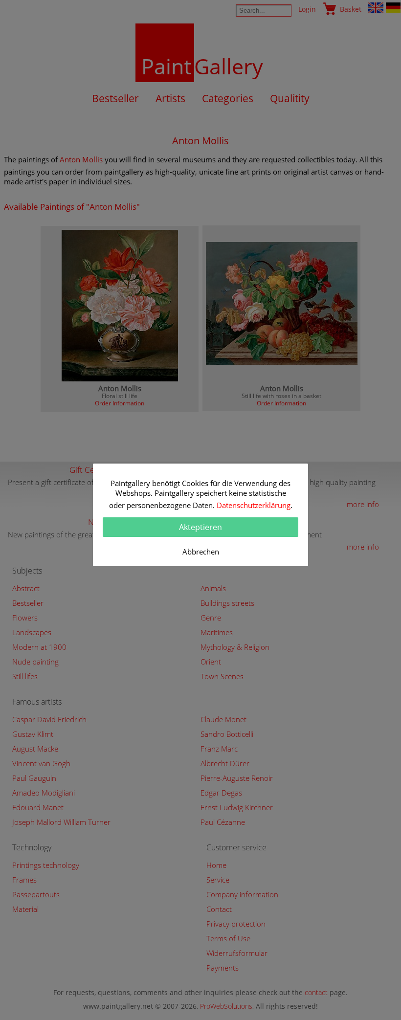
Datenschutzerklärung (253, 505)
